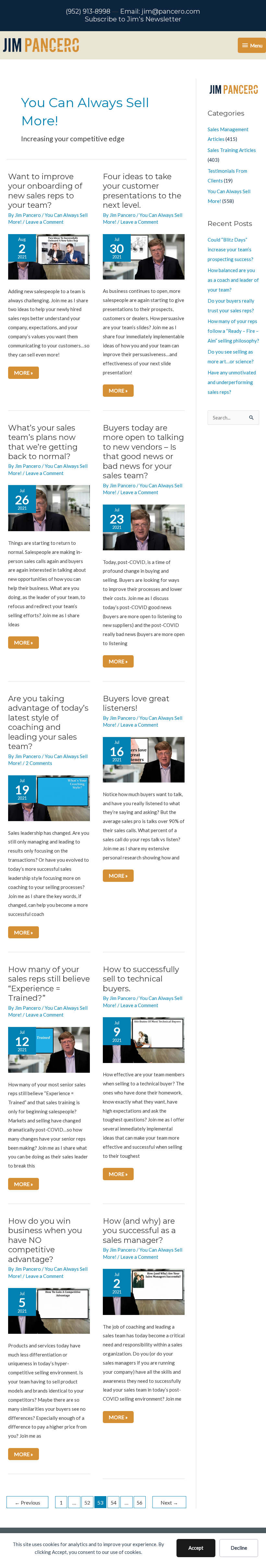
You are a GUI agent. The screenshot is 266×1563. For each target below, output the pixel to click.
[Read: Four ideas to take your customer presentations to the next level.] (144, 256)
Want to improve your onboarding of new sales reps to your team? (45, 191)
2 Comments (39, 763)
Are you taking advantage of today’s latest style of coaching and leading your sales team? (48, 722)
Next (169, 1502)
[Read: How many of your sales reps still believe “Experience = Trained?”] (49, 1049)
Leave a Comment (45, 222)
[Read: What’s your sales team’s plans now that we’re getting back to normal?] (49, 507)
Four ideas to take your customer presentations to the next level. (142, 191)
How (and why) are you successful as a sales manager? (139, 1230)
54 (113, 1502)
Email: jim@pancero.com (160, 11)
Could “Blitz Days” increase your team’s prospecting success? (230, 249)
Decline (239, 1548)
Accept (195, 1548)
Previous (27, 1502)
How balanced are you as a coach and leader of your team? (233, 280)
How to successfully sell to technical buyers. (141, 979)
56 (139, 1502)
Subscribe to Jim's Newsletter (133, 19)
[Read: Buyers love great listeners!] (144, 759)
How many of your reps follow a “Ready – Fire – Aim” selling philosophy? (233, 331)
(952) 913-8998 (88, 11)
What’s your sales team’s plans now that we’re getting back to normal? (43, 442)
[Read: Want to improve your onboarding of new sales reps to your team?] (49, 256)
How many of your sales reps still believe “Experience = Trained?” (49, 984)
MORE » (26, 374)
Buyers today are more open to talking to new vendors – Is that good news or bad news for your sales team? (143, 452)
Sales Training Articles (232, 150)
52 (87, 1502)
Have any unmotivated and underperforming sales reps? (232, 382)
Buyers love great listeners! (136, 703)
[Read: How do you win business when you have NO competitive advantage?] (49, 1310)
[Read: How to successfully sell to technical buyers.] (144, 1039)
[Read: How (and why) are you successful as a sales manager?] (144, 1291)
